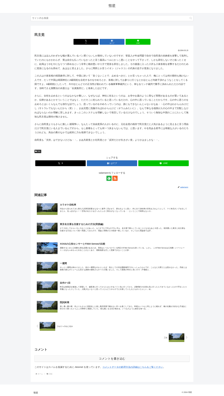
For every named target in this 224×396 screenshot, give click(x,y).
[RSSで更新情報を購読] (115, 178)
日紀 (38, 151)
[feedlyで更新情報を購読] (109, 178)
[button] (190, 18)
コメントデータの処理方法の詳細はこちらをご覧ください (132, 367)
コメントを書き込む (112, 358)
